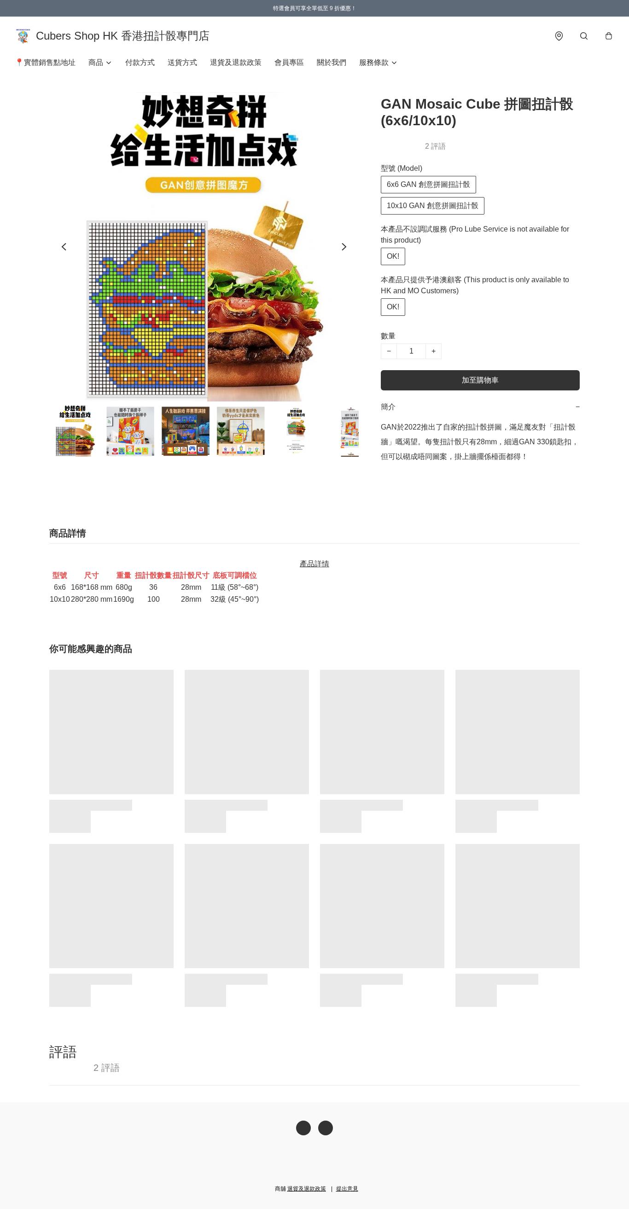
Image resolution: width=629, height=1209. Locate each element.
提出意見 (347, 1189)
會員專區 (289, 62)
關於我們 (331, 62)
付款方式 (140, 62)
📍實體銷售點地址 (45, 62)
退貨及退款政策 (236, 62)
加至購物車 (480, 380)
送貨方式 (182, 62)
